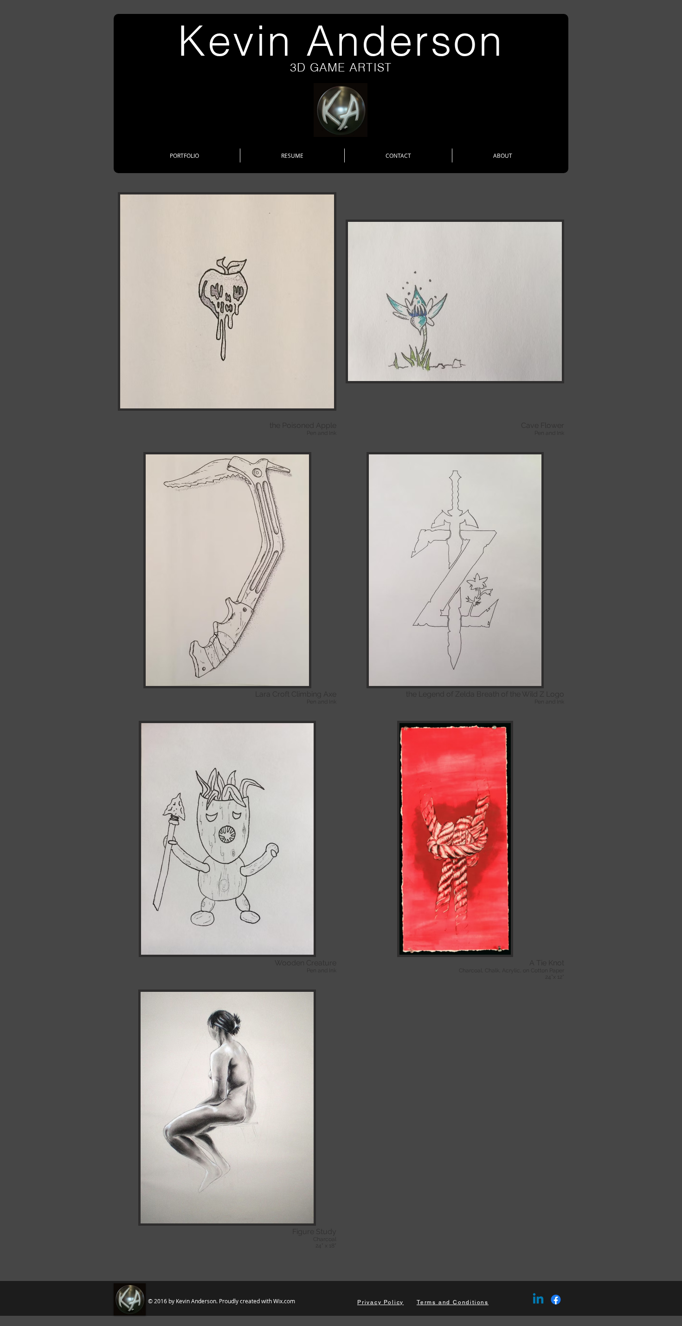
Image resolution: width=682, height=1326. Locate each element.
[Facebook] (555, 1299)
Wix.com (284, 1301)
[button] (227, 313)
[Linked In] (538, 1299)
